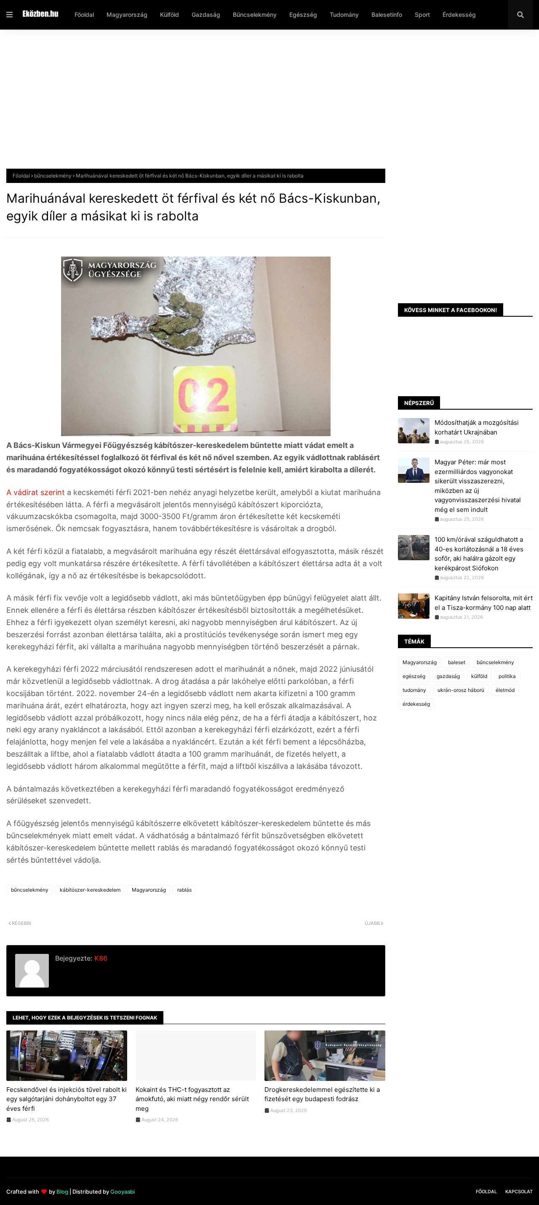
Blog (62, 1191)
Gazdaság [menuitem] (206, 14)
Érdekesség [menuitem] (459, 14)
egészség (414, 676)
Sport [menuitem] (422, 14)
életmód (505, 690)
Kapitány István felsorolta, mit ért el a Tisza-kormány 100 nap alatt (484, 603)
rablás (184, 890)
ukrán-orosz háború (461, 690)
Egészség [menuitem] (303, 14)
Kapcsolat (519, 1191)
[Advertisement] (259, 105)
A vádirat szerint (36, 492)
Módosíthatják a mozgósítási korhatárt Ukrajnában (477, 427)
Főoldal (21, 175)
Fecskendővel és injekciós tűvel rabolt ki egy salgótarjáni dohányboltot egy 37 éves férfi (66, 1099)
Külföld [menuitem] (169, 14)
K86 (100, 958)
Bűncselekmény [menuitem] (255, 14)
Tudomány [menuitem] (344, 14)
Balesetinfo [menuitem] (386, 14)
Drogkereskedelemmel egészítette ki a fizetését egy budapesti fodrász (322, 1094)
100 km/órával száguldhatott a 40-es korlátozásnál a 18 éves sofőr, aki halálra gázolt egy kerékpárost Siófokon (479, 553)
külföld (479, 676)
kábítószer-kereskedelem (90, 890)
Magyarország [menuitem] (127, 14)
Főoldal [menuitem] (84, 14)
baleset (456, 662)
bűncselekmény (53, 175)
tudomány (414, 690)
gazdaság (448, 676)
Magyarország (149, 890)
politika (507, 676)
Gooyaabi (122, 1191)
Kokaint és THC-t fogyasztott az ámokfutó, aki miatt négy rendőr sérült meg (192, 1099)
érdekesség (416, 704)
